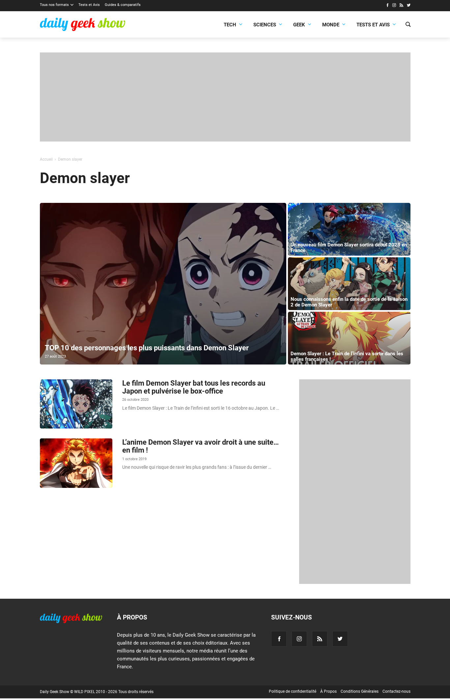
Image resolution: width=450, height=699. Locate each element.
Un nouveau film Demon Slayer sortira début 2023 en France (349, 247)
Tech (230, 25)
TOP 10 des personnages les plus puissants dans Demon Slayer (147, 348)
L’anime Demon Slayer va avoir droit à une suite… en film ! (200, 446)
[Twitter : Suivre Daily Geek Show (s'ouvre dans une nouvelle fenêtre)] (408, 6)
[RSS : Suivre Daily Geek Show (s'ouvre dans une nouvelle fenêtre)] (401, 6)
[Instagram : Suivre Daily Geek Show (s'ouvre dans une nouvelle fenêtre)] (394, 6)
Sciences (264, 25)
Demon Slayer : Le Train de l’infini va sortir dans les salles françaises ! (347, 356)
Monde (330, 25)
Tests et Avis (89, 5)
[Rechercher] (408, 25)
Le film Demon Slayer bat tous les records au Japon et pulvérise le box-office (193, 387)
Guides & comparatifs (123, 5)
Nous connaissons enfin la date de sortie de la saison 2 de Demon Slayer (349, 302)
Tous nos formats (54, 5)
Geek (299, 25)
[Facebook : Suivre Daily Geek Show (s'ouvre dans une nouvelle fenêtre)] (387, 6)
